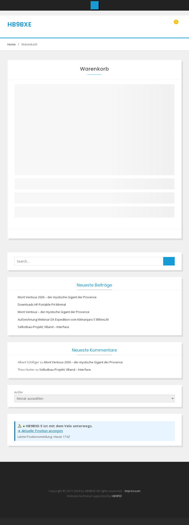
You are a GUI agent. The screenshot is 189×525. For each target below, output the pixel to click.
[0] (175, 27)
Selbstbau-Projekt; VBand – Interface (43, 327)
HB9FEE (117, 496)
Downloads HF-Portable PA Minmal (42, 304)
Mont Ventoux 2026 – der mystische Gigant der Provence (57, 297)
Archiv (18, 392)
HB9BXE (19, 24)
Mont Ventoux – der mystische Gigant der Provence (53, 312)
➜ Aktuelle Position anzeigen (40, 430)
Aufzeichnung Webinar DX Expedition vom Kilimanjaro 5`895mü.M (63, 319)
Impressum (132, 491)
